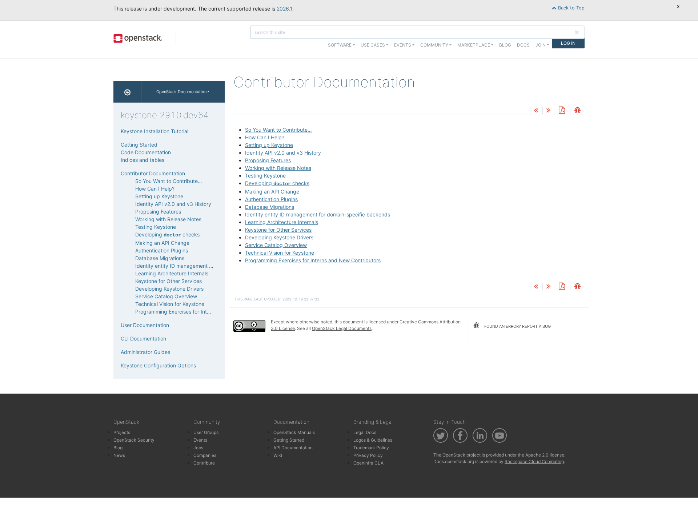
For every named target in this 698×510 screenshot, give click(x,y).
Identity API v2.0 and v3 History (283, 153)
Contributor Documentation (153, 173)
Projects (121, 432)
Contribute (204, 463)
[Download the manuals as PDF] (562, 111)
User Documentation (145, 325)
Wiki (277, 455)
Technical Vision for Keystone (279, 253)
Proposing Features (268, 160)
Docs (523, 45)
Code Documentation (146, 152)
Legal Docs (364, 432)
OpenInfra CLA (368, 463)
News (119, 455)
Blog (505, 45)
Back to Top (571, 8)
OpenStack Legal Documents (342, 328)
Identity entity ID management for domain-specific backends (317, 214)
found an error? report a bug (517, 326)
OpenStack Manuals (294, 432)
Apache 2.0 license (544, 455)
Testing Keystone (265, 175)
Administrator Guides (145, 352)
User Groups (205, 432)
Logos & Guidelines (372, 440)
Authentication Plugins (271, 199)
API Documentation (293, 447)
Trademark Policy (371, 447)
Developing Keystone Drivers (279, 237)
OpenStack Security (134, 440)
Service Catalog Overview (276, 245)
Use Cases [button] (373, 45)
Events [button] (402, 45)
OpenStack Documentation (181, 91)
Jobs (198, 447)
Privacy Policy (368, 455)
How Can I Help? (264, 137)
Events (200, 440)
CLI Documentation (143, 338)
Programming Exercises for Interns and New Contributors (313, 260)
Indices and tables (142, 160)
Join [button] (540, 45)
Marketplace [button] (473, 45)
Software (340, 45)
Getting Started (139, 145)
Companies (204, 455)
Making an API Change (272, 191)
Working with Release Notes (278, 168)
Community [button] (434, 45)
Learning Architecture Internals (281, 222)
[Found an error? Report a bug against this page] (577, 111)
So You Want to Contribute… (278, 130)
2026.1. (285, 8)
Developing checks (277, 183)
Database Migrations (269, 207)
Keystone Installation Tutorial (154, 131)
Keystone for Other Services (278, 230)
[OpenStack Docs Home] (127, 92)
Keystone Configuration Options (158, 365)
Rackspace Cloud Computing (534, 461)
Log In (568, 43)
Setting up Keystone (269, 145)
